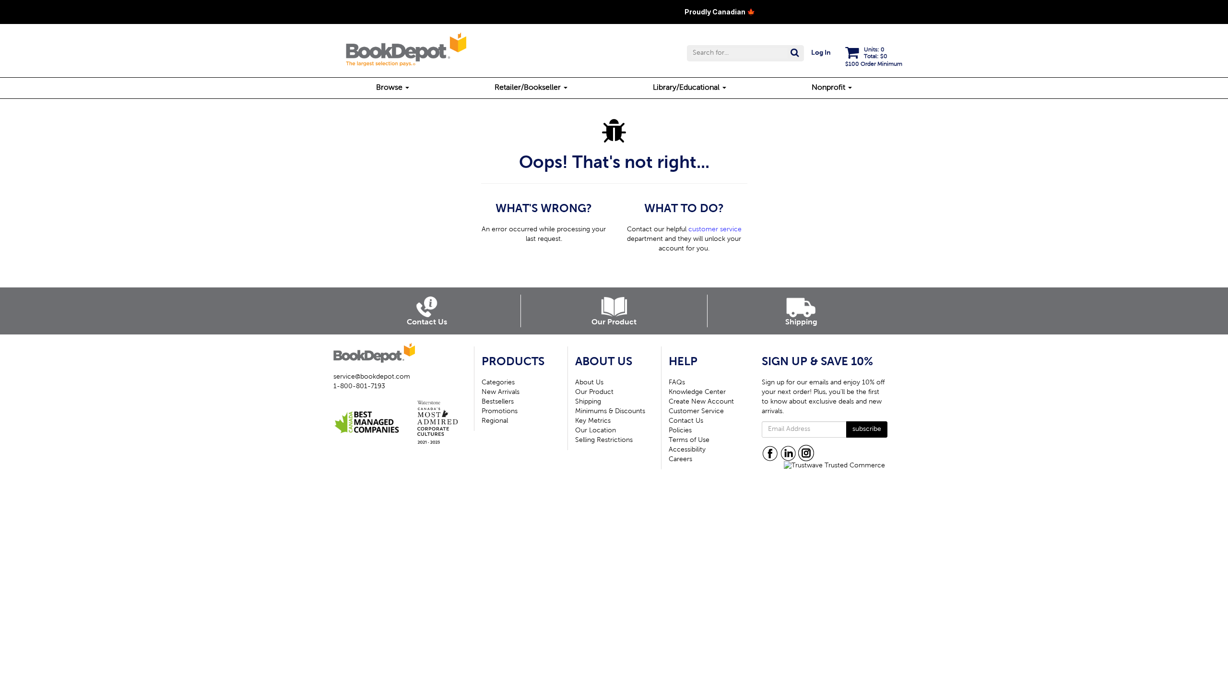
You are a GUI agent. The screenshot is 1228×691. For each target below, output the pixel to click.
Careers (680, 459)
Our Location (595, 431)
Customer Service (696, 411)
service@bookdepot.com (371, 377)
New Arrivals (501, 392)
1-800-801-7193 (359, 386)
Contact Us (686, 421)
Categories (498, 383)
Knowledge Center (697, 392)
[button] (745, 53)
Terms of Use (689, 440)
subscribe (866, 429)
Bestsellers (498, 402)
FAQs (677, 383)
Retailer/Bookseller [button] (529, 88)
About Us (589, 383)
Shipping (588, 402)
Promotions (500, 411)
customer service (715, 229)
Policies (680, 431)
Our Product (594, 392)
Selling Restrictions (604, 440)
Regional (495, 421)
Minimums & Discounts (610, 411)
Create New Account (701, 402)
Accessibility (687, 450)
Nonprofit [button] (829, 88)
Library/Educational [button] (687, 88)
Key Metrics (593, 421)
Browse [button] (390, 88)
